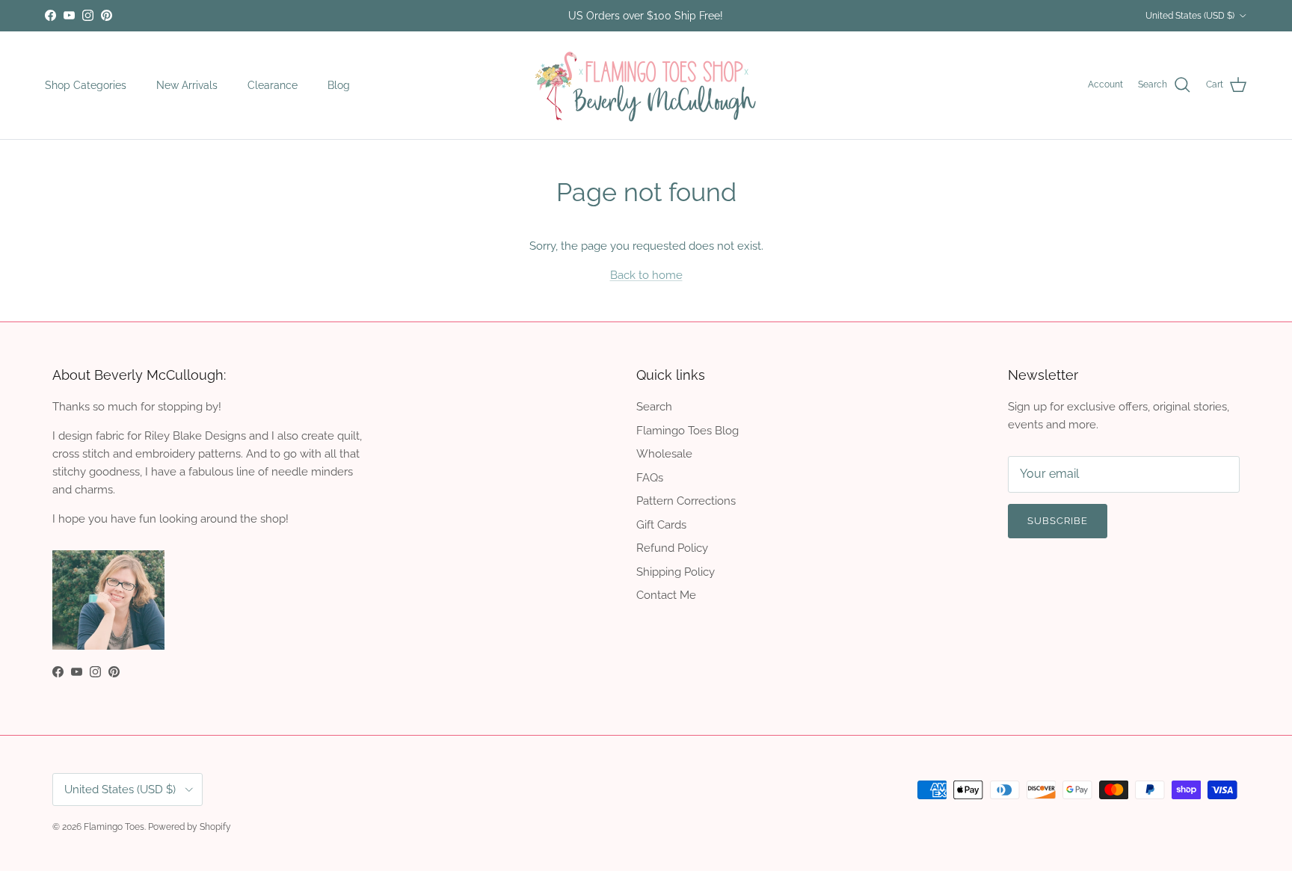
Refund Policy (672, 548)
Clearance (272, 84)
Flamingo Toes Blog (687, 430)
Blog (338, 84)
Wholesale (664, 454)
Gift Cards (661, 525)
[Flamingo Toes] (646, 85)
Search (654, 406)
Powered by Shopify (189, 827)
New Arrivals (187, 84)
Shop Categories (85, 84)
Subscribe (1057, 520)
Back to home (646, 275)
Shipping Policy (675, 572)
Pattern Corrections (686, 501)
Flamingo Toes (114, 827)
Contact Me (666, 595)
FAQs (649, 477)
